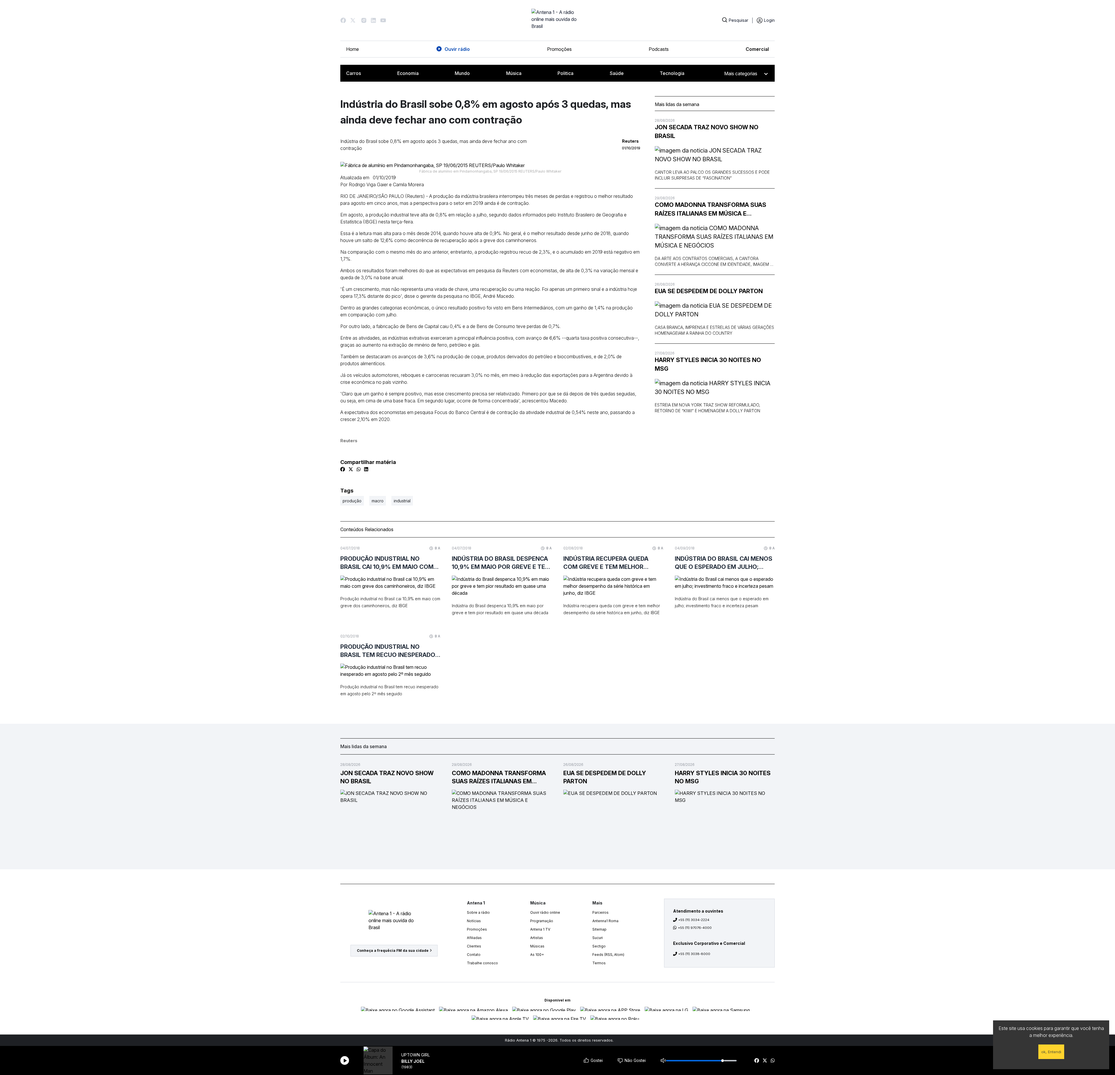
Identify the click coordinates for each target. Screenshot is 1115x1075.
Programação (541, 921)
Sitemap (599, 929)
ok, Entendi (1051, 1051)
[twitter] (764, 1060)
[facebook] (756, 1060)
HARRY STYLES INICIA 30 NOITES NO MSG (708, 364)
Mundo (462, 73)
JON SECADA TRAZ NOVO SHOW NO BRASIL (706, 131)
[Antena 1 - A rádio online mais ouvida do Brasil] (557, 20)
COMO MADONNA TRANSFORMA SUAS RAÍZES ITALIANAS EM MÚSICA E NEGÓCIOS (710, 209)
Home (352, 49)
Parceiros (600, 912)
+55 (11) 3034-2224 (693, 920)
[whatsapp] (773, 1060)
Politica (565, 73)
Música (513, 73)
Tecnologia (672, 73)
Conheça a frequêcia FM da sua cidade (393, 950)
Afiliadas (474, 938)
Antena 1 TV (540, 929)
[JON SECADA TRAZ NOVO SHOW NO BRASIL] (715, 155)
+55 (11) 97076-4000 (695, 928)
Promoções (559, 49)
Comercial (757, 49)
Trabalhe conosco (482, 963)
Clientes (474, 946)
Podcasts (659, 49)
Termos (599, 963)
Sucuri (597, 938)
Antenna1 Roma (605, 921)
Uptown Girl (415, 1054)
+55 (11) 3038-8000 (694, 954)
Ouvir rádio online (545, 912)
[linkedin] (366, 469)
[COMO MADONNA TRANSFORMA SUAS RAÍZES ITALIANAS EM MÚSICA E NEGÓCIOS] (715, 237)
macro (378, 500)
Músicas (537, 946)
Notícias (474, 921)
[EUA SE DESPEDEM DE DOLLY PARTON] (715, 310)
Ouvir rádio (457, 49)
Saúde (617, 73)
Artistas (536, 938)
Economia (408, 73)
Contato (474, 954)
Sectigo (599, 946)
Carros (353, 73)
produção (352, 500)
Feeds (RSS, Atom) (608, 954)
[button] (343, 20)
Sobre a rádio (478, 912)
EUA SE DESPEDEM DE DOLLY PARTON (709, 291)
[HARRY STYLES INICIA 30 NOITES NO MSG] (715, 387)
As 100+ (537, 954)
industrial (402, 500)
